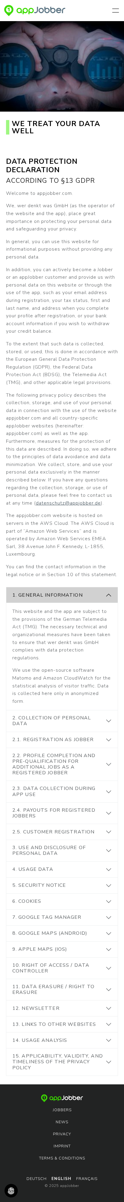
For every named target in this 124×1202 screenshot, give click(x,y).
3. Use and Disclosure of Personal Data (49, 850)
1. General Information (47, 595)
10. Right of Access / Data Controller (50, 968)
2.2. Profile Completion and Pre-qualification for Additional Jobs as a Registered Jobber (53, 764)
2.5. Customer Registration (53, 832)
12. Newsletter (36, 1008)
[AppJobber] (35, 10)
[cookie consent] (11, 1190)
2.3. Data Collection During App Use (53, 791)
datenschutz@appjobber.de (68, 503)
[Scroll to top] (111, 1188)
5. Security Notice (39, 885)
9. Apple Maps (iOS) (39, 949)
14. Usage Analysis (39, 1040)
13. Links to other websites (54, 1024)
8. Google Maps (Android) (49, 933)
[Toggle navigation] (116, 10)
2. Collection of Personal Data (51, 721)
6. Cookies (26, 901)
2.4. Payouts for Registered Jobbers (53, 813)
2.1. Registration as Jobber (53, 739)
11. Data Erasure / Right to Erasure (53, 989)
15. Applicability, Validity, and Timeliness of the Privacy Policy (57, 1062)
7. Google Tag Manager (47, 917)
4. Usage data (33, 869)
